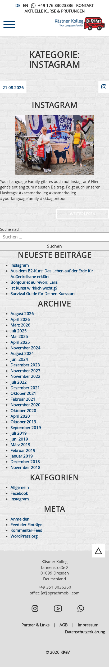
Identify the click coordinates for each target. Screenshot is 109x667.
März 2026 (20, 325)
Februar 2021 (23, 399)
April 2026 (20, 319)
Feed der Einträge (26, 524)
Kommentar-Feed (26, 530)
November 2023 (25, 370)
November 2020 (25, 404)
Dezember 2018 (25, 461)
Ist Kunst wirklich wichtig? (34, 288)
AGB (64, 624)
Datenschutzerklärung (85, 631)
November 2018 (25, 467)
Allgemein (20, 487)
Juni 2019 (19, 439)
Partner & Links (35, 624)
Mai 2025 (19, 336)
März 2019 (20, 444)
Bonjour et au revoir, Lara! (34, 282)
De (17, 5)
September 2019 (26, 427)
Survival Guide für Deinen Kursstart (43, 293)
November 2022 (25, 376)
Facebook (19, 493)
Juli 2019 (19, 433)
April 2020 (20, 416)
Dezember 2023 (25, 364)
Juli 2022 (19, 382)
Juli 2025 (19, 330)
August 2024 (22, 353)
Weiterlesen (83, 214)
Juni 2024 (19, 359)
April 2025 (20, 342)
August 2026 (22, 313)
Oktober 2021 (23, 393)
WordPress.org (24, 536)
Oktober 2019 (23, 421)
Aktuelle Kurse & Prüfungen (55, 11)
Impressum (88, 624)
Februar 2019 (23, 450)
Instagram (55, 105)
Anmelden (20, 519)
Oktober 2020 (23, 410)
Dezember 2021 (25, 387)
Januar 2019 (22, 456)
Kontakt (85, 5)
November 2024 (25, 347)
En (25, 5)
